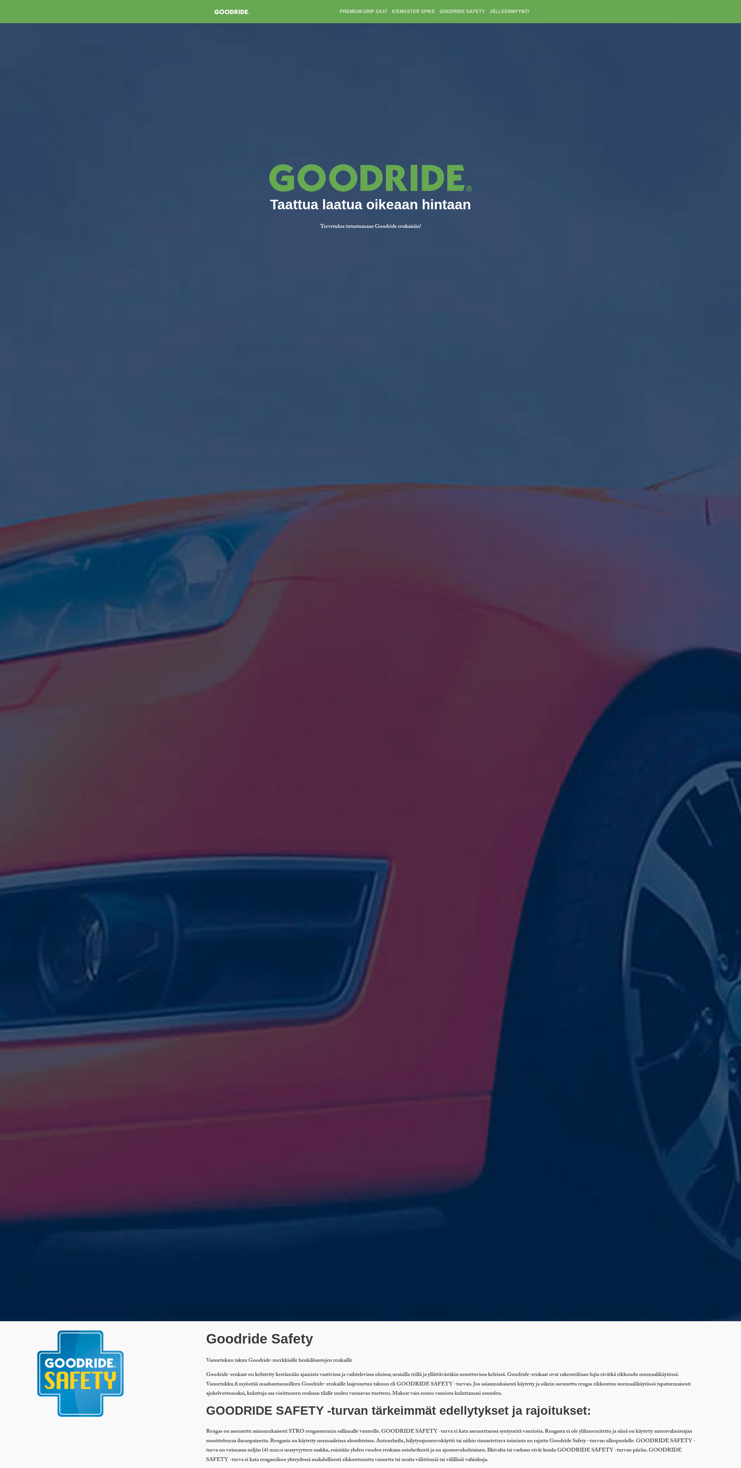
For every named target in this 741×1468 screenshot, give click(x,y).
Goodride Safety (462, 11)
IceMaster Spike (413, 11)
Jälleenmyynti (509, 11)
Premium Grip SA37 (363, 11)
